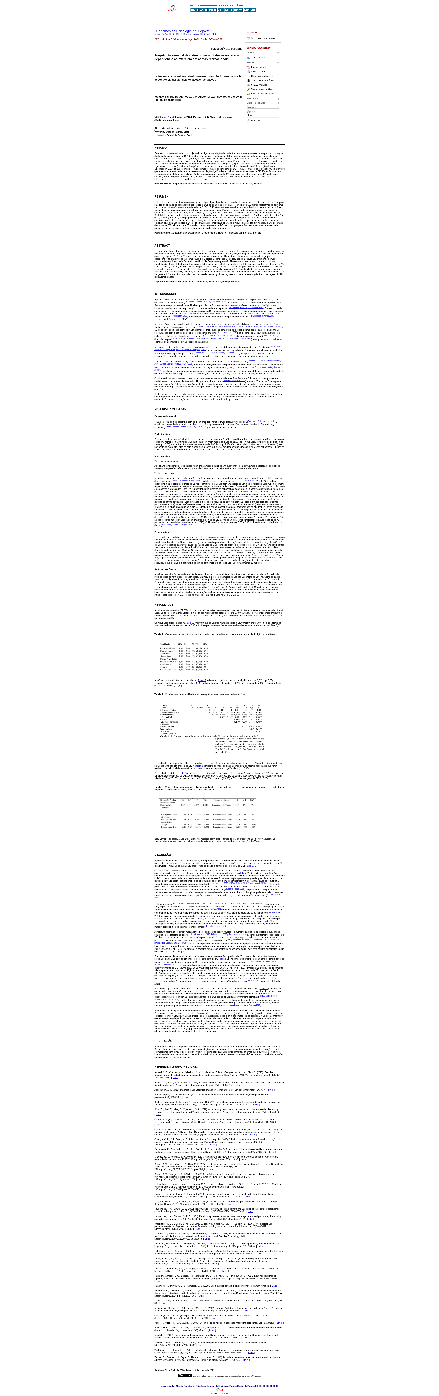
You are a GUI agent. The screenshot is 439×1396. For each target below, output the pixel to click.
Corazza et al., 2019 (256, 361)
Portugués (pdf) (258, 67)
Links (175, 1077)
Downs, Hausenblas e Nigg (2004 (186, 480)
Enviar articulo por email (262, 94)
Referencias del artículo (262, 76)
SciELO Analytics (259, 57)
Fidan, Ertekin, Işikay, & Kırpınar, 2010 (244, 1005)
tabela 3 (199, 766)
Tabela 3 (181, 773)
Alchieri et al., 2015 (220, 883)
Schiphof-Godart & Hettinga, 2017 (250, 903)
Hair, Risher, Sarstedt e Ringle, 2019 (177, 525)
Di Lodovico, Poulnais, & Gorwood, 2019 (246, 308)
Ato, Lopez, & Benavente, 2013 (261, 421)
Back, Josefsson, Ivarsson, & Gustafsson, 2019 (247, 940)
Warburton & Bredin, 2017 (165, 964)
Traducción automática (261, 89)
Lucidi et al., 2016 (228, 903)
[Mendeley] (248, 111)
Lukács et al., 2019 (219, 934)
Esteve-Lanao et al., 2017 (234, 381)
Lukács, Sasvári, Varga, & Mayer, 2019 (176, 364)
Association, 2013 (180, 316)
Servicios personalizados (263, 38)
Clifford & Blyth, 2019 (238, 883)
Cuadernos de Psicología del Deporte (182, 31)
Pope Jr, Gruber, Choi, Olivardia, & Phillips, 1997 (231, 338)
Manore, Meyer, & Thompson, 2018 (191, 350)
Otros (252, 111)
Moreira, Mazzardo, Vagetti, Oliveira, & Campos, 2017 (217, 353)
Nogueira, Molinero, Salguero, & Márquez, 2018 (206, 302)
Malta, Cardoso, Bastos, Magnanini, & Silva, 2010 (186, 427)
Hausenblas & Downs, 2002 (262, 316)
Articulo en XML (258, 71)
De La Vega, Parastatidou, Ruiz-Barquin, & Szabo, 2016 (196, 903)
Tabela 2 (202, 680)
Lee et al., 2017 (253, 980)
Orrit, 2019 (177, 338)
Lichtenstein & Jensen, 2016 (166, 999)
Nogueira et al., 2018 (263, 367)
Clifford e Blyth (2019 (213, 909)
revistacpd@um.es (219, 1393)
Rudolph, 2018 (230, 326)
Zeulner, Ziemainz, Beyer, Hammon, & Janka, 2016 (258, 326)
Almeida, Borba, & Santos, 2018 (209, 326)
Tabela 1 (190, 623)
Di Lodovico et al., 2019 (227, 332)
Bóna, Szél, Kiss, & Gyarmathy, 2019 (219, 335)
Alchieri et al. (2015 (249, 480)
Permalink (255, 121)
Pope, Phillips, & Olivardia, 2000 (197, 338)
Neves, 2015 (268, 335)
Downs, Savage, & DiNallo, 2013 (262, 961)
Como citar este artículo (263, 80)
